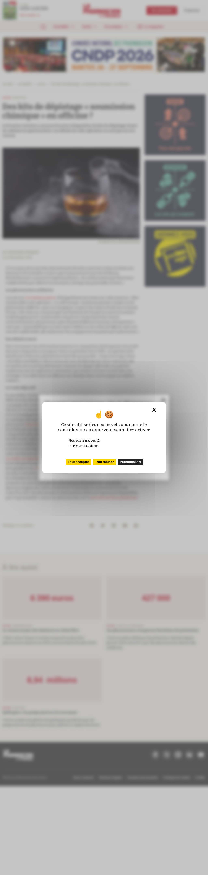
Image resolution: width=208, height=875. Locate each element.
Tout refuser (104, 462)
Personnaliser (130, 462)
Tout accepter (78, 462)
